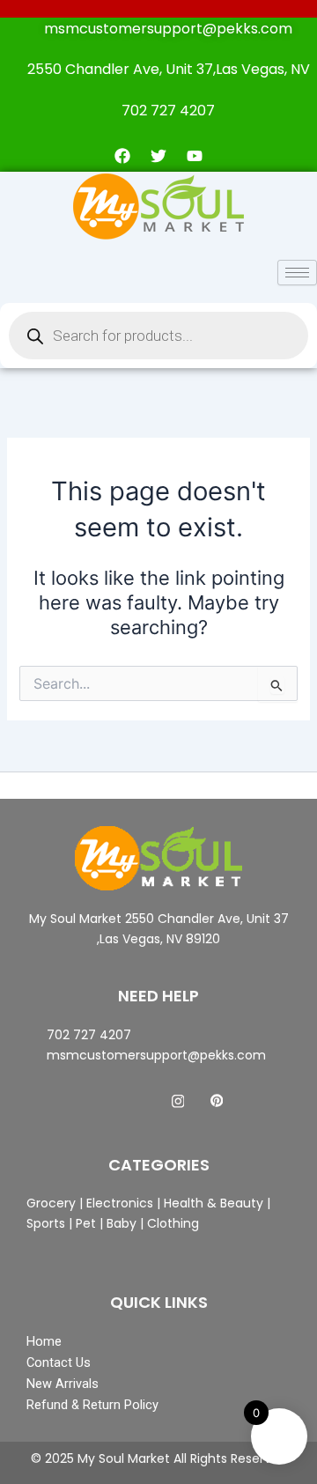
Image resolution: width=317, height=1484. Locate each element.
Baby (119, 1223)
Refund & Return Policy (92, 1405)
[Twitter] (139, 1101)
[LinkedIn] (178, 1101)
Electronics (120, 1203)
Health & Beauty (211, 1203)
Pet (84, 1223)
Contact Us (58, 1362)
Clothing (173, 1223)
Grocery (52, 1203)
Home (44, 1341)
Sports (45, 1223)
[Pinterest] (216, 1101)
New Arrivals (62, 1384)
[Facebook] (100, 1101)
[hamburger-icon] (297, 272)
